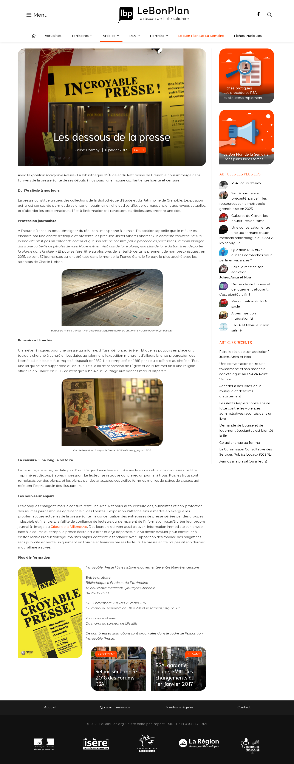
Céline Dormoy (87, 150)
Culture (139, 150)
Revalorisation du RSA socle (249, 303)
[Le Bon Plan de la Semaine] (246, 137)
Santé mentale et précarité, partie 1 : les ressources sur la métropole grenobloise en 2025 (243, 201)
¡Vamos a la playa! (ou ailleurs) (243, 461)
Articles (109, 36)
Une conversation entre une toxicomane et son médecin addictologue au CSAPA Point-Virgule (246, 235)
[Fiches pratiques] (246, 75)
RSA (132, 36)
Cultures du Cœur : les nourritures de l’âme (249, 218)
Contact (244, 707)
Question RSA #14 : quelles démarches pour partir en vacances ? (245, 255)
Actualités (53, 36)
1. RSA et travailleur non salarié (250, 327)
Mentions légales (179, 707)
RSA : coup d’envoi (246, 183)
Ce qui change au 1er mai (239, 443)
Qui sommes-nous (115, 707)
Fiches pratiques (248, 36)
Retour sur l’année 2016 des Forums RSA (116, 677)
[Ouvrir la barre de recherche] (269, 14)
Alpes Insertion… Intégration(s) (244, 315)
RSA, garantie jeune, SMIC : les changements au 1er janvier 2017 (175, 674)
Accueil (34, 36)
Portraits (157, 36)
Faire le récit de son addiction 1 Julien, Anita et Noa (241, 272)
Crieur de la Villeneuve (69, 527)
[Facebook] (258, 15)
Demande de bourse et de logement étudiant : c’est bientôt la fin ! (244, 289)
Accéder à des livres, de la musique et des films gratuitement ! (240, 391)
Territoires (80, 36)
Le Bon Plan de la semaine (201, 36)
